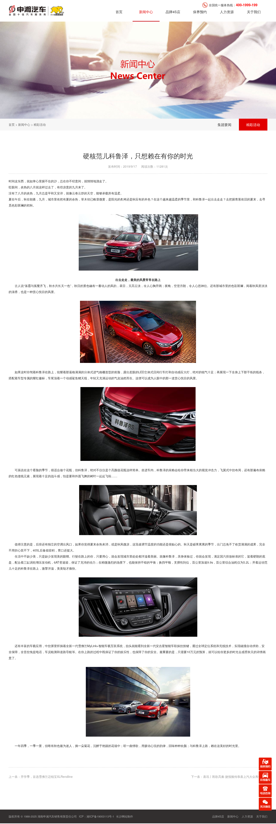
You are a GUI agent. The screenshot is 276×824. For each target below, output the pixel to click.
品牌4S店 (173, 11)
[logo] (37, 10)
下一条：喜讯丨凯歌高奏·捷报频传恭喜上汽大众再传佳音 (229, 776)
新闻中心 (146, 11)
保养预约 (200, 11)
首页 (119, 11)
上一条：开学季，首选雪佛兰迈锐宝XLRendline (41, 776)
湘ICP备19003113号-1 (100, 816)
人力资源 (227, 11)
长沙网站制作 (124, 816)
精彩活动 (253, 124)
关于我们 (254, 11)
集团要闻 (224, 124)
